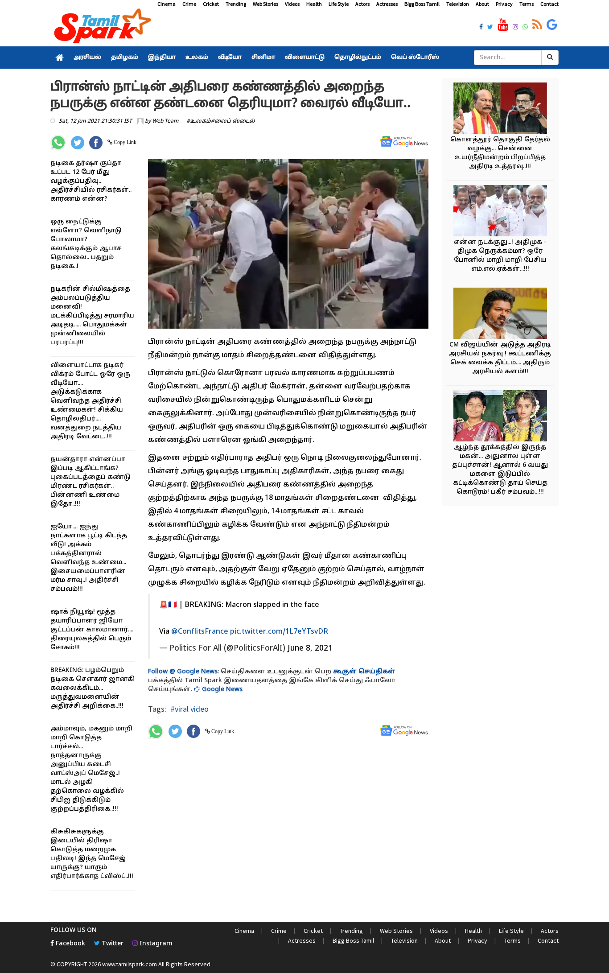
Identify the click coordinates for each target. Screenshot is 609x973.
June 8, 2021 (310, 648)
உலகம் (196, 57)
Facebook (69, 944)
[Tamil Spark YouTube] (503, 25)
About (482, 3)
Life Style (339, 3)
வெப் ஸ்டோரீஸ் (415, 57)
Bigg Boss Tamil (422, 3)
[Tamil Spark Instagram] (515, 28)
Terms (526, 3)
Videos (292, 3)
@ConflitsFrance (199, 631)
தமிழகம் (124, 57)
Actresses (387, 3)
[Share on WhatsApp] (58, 142)
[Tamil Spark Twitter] (490, 28)
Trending (236, 3)
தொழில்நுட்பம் (357, 57)
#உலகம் (198, 121)
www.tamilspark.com (129, 964)
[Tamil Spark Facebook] (481, 28)
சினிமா (263, 57)
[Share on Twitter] (77, 142)
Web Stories (265, 3)
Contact (549, 3)
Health (314, 3)
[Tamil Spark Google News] (552, 25)
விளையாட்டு (305, 57)
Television (457, 3)
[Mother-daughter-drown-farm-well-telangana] (500, 417)
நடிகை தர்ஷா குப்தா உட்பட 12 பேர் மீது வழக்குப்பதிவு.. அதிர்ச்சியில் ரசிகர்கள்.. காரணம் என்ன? (91, 181)
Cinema (166, 3)
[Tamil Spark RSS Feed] (537, 25)
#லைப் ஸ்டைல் (233, 121)
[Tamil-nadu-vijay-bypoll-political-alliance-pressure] (500, 314)
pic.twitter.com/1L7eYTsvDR (279, 631)
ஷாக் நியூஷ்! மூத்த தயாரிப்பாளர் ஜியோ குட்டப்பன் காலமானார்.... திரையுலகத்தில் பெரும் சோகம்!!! (91, 629)
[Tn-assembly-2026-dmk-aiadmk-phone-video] (500, 212)
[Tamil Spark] (101, 27)
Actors (362, 3)
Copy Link (124, 142)
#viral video (189, 709)
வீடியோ (230, 57)
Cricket (211, 3)
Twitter (111, 944)
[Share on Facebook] (96, 142)
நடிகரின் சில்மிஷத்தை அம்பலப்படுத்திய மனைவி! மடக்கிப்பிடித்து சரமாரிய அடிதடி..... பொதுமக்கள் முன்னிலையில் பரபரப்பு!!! (92, 315)
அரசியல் (87, 57)
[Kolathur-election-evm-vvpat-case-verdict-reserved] (500, 109)
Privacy (504, 3)
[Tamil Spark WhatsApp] (525, 28)
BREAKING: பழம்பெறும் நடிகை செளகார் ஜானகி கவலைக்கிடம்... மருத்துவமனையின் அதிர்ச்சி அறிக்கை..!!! (92, 688)
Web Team (165, 121)
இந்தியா (162, 57)
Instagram (155, 944)
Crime (189, 3)
